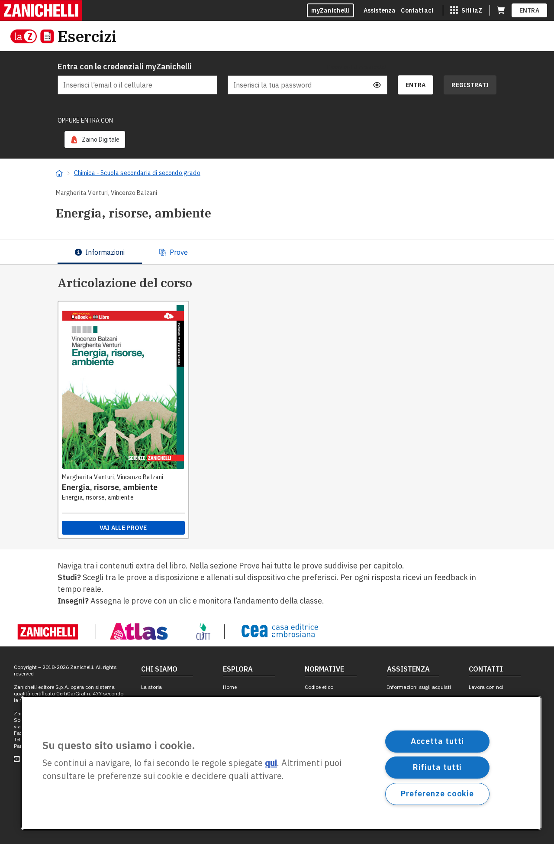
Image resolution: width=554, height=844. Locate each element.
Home (230, 687)
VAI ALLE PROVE (123, 528)
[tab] (100, 252)
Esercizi (87, 36)
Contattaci (417, 10)
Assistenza (380, 10)
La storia (151, 687)
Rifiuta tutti (437, 767)
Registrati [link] (470, 85)
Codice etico (319, 687)
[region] (281, 763)
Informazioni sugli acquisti (419, 687)
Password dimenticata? (357, 67)
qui (271, 763)
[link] (94, 139)
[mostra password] (377, 85)
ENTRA (529, 10)
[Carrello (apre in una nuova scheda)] (501, 10)
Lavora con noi (486, 687)
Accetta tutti (437, 741)
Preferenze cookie (437, 794)
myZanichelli (330, 10)
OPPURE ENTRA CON (85, 120)
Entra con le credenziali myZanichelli (125, 66)
